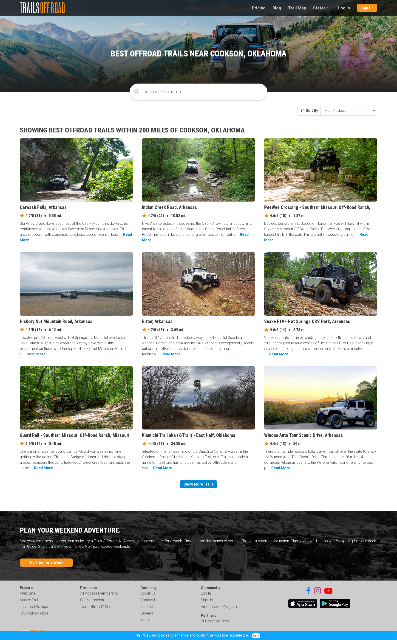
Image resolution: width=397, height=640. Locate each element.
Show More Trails (198, 484)
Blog (276, 8)
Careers (146, 613)
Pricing (259, 8)
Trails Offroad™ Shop (96, 606)
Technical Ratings (34, 606)
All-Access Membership (99, 593)
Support (146, 606)
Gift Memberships (94, 600)
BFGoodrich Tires (215, 621)
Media (145, 620)
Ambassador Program (219, 606)
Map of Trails (30, 600)
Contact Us (149, 600)
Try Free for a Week (46, 562)
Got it (256, 635)
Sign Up (367, 8)
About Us (147, 593)
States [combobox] (319, 8)
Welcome (27, 593)
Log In (344, 8)
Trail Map (297, 8)
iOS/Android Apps (34, 613)
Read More (36, 354)
